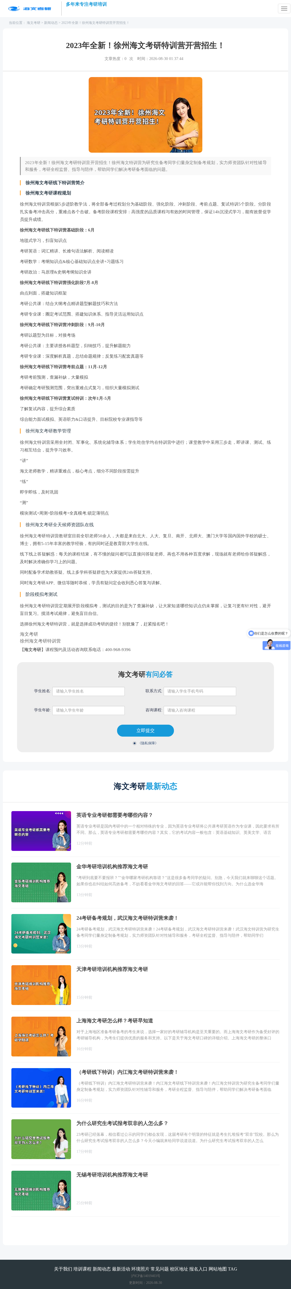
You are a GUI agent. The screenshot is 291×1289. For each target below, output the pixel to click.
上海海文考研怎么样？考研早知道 (114, 1020)
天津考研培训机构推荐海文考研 (112, 969)
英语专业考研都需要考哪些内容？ (114, 815)
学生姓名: (42, 691)
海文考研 (33, 23)
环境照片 (140, 1269)
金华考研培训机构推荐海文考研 (112, 866)
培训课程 (82, 1269)
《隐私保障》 (148, 743)
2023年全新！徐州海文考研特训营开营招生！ (95, 23)
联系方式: (154, 691)
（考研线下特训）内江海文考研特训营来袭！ (127, 1072)
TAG (232, 1269)
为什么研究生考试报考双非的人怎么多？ (122, 1123)
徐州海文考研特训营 (40, 641)
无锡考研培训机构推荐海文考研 (112, 1175)
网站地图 (218, 1269)
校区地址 (179, 1269)
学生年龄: (42, 710)
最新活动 (121, 1269)
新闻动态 (51, 23)
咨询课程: (154, 710)
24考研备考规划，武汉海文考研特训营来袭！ (127, 918)
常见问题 (160, 1269)
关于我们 (63, 1269)
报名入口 (198, 1269)
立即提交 (145, 730)
